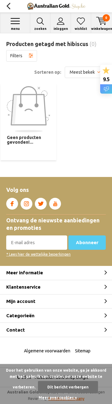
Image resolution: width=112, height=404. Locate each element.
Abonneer (87, 242)
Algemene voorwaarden (47, 350)
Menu (15, 28)
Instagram (26, 204)
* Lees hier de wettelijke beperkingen (38, 254)
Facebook (12, 204)
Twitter (41, 204)
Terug (8, 6)
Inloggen (61, 28)
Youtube (55, 204)
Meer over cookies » (58, 398)
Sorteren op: (47, 72)
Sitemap (83, 350)
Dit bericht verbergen (68, 387)
